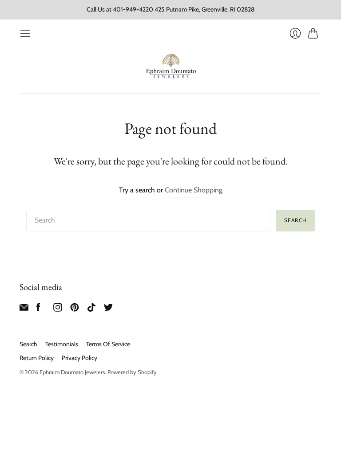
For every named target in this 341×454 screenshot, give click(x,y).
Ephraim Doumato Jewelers (72, 372)
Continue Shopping (193, 190)
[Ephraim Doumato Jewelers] (170, 66)
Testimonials (61, 344)
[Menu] (25, 33)
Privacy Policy (79, 358)
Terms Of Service (108, 344)
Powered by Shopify (132, 372)
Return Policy (37, 358)
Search (28, 344)
